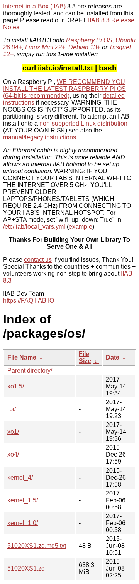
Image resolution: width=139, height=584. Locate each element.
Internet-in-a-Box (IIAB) (34, 6)
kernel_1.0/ (22, 523)
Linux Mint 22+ (45, 47)
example (80, 226)
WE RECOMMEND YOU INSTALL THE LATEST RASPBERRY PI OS (64, 85)
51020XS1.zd (26, 568)
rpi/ (11, 409)
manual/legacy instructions (39, 137)
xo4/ (13, 454)
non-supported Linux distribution (83, 123)
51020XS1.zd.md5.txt (36, 545)
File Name (21, 357)
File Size (85, 357)
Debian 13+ (84, 47)
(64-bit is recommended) (36, 95)
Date (112, 357)
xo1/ (13, 431)
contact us (38, 259)
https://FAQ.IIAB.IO (28, 300)
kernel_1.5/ (22, 500)
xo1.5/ (15, 386)
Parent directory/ (29, 370)
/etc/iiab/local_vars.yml (34, 226)
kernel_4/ (20, 477)
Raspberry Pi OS (89, 40)
